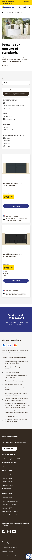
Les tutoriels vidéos (7, 482)
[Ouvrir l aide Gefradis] (28, 556)
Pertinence (17, 83)
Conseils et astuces (7, 485)
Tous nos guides (7, 478)
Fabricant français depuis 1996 (11, 459)
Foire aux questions (7, 475)
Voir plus (4, 65)
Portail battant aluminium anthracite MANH (12, 255)
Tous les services (7, 498)
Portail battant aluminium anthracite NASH (12, 184)
